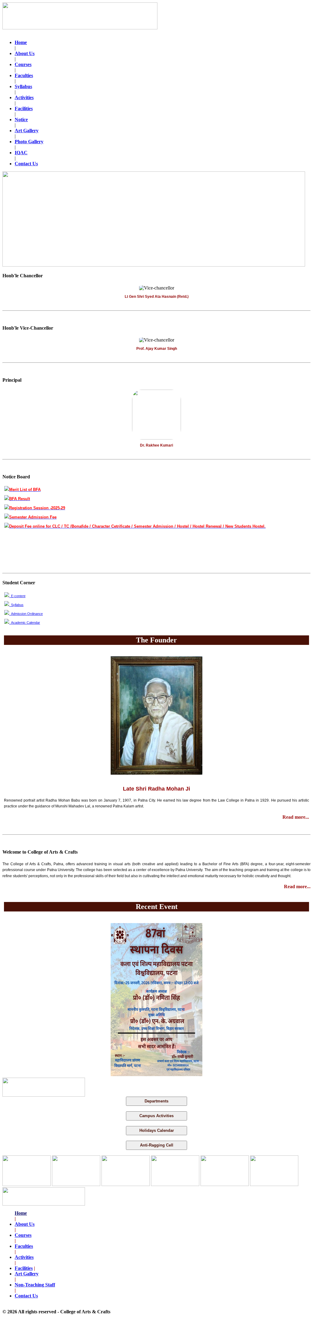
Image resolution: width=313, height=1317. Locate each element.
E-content (17, 596)
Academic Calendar (24, 622)
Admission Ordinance (26, 613)
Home (21, 1213)
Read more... (295, 817)
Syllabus (16, 605)
